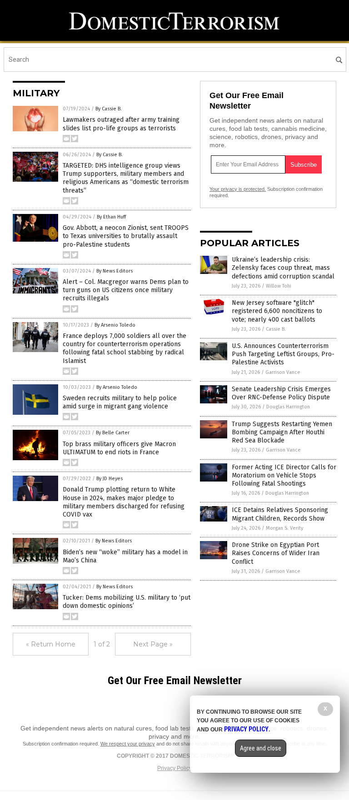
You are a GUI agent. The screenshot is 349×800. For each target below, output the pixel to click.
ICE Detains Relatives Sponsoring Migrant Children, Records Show (280, 514)
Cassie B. (276, 329)
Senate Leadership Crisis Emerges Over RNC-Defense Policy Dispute (281, 393)
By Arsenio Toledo (115, 325)
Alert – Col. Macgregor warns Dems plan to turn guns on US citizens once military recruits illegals (126, 290)
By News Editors (114, 271)
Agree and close (260, 748)
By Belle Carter (113, 433)
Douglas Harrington (288, 407)
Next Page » (153, 644)
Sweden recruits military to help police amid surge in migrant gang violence (120, 402)
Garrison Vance (282, 372)
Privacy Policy (174, 768)
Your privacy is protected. (237, 189)
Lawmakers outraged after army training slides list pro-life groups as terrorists (121, 124)
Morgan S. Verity (284, 528)
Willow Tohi (278, 286)
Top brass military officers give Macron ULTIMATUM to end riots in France (119, 448)
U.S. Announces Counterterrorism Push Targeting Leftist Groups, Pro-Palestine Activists (283, 354)
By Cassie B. (108, 109)
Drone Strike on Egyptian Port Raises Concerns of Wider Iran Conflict (275, 553)
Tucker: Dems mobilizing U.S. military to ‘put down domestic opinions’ (126, 602)
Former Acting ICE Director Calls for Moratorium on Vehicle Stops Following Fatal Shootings (284, 475)
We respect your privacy (127, 743)
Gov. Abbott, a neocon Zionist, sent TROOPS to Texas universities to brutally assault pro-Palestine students (126, 236)
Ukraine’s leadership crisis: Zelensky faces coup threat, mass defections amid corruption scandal (283, 268)
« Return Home (50, 644)
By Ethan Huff (111, 217)
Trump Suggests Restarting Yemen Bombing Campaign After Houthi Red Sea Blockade (282, 432)
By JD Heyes (109, 479)
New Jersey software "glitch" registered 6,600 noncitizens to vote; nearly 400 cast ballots (277, 311)
